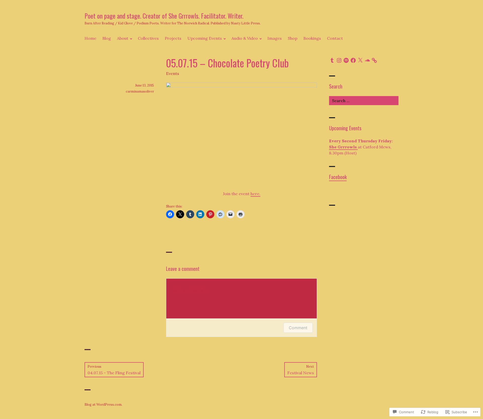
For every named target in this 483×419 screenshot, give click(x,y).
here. (255, 193)
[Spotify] (346, 60)
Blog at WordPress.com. (103, 404)
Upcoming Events (204, 38)
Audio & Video (244, 38)
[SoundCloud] (367, 60)
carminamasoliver (140, 91)
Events (172, 73)
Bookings (312, 38)
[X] (360, 60)
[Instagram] (339, 60)
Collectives (148, 38)
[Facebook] (353, 60)
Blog (106, 38)
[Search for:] (363, 100)
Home (90, 38)
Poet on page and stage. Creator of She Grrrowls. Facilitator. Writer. (164, 15)
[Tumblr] (332, 60)
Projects (173, 38)
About (122, 38)
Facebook (338, 177)
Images (274, 38)
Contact (335, 38)
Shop (292, 38)
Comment (298, 327)
